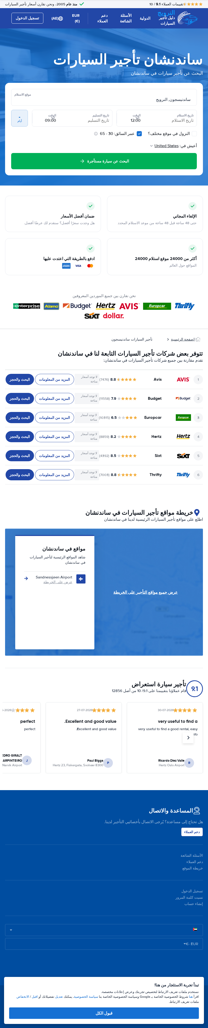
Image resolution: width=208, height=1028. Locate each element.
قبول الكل (104, 1013)
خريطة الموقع (192, 868)
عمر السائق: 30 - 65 (117, 133)
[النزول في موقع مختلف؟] (194, 133)
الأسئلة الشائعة (126, 18)
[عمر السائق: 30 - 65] (139, 133)
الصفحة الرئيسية (183, 339)
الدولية (145, 18)
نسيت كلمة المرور (189, 897)
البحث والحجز (20, 379)
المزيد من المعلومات (54, 379)
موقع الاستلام (22, 94)
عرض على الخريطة (57, 582)
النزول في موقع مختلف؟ (169, 133)
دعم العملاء (102, 18)
